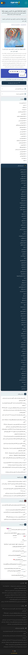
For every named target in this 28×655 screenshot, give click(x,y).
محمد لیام (23, 280)
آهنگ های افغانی (22, 154)
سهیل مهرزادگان (22, 229)
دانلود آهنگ (22, 75)
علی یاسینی (23, 227)
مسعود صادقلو (22, 209)
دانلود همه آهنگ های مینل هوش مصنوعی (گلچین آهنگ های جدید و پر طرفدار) (13, 506)
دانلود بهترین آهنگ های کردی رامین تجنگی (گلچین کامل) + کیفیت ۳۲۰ (14, 459)
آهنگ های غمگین (22, 127)
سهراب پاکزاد (23, 289)
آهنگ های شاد (23, 129)
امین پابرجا (23, 382)
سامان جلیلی (23, 200)
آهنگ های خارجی (22, 138)
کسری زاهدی (23, 240)
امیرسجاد (23, 298)
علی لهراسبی (23, 322)
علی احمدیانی (23, 174)
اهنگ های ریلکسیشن (21, 112)
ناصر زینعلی (23, 324)
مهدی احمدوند (23, 198)
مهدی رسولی (23, 194)
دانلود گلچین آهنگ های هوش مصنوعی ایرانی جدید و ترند (15, 510)
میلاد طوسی (23, 389)
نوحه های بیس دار (22, 103)
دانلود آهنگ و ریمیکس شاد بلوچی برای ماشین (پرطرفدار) (15, 472)
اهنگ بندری (23, 114)
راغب (24, 232)
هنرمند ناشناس (22, 169)
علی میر (24, 331)
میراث (24, 358)
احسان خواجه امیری (22, 287)
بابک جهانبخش (23, 347)
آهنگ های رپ (23, 136)
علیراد (24, 293)
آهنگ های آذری (22, 156)
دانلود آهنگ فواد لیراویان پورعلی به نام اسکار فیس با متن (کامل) (15, 590)
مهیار (24, 185)
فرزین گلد (23, 329)
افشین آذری (23, 342)
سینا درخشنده (22, 307)
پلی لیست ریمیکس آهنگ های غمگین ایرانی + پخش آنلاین (15, 427)
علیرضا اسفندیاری (22, 380)
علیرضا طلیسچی (22, 260)
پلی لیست (23, 109)
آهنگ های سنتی (22, 132)
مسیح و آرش (23, 362)
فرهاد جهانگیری (22, 243)
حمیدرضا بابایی (22, 271)
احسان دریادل (23, 316)
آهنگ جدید (23, 158)
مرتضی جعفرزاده (22, 203)
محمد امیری (23, 249)
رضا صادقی (23, 192)
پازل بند (24, 364)
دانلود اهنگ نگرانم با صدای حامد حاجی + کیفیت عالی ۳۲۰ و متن (16, 597)
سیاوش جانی (23, 355)
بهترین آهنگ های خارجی (19, 89)
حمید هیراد (23, 214)
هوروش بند (23, 251)
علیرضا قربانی (23, 181)
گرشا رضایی (23, 216)
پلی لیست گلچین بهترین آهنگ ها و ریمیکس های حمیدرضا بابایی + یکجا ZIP (14, 444)
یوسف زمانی (23, 183)
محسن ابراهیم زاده (22, 236)
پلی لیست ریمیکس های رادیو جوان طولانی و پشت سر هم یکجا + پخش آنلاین (13, 421)
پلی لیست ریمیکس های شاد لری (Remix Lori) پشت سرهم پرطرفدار (13, 429)
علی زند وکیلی (23, 245)
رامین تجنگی (23, 196)
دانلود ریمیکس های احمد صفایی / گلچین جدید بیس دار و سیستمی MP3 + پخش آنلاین (14, 399)
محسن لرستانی (22, 189)
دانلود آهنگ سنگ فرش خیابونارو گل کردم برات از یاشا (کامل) (14, 519)
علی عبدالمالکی (22, 369)
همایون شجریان (22, 311)
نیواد (24, 305)
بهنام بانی (23, 254)
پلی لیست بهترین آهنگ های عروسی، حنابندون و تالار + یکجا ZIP (14, 424)
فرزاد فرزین (23, 263)
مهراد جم (23, 371)
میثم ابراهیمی (23, 205)
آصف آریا (23, 338)
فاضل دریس (23, 360)
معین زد (24, 218)
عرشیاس (23, 353)
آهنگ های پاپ (23, 145)
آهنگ (24, 160)
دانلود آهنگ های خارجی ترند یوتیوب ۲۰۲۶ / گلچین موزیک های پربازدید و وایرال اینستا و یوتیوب (14, 433)
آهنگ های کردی (22, 123)
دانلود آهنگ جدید (14, 653)
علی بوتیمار (23, 282)
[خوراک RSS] (13, 651)
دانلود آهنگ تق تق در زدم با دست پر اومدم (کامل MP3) (15, 517)
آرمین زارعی (23, 285)
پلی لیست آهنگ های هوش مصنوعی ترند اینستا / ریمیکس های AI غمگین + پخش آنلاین (14, 449)
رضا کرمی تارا (23, 274)
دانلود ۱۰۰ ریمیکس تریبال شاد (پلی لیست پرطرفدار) (16, 465)
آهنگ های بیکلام (22, 147)
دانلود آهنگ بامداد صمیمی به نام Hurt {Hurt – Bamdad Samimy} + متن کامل (13, 601)
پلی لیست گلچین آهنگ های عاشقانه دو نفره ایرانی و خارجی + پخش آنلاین (14, 440)
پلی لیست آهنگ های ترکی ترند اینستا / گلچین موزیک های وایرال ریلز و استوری (13, 404)
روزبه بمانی (23, 318)
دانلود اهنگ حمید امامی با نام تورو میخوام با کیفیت (18, 599)
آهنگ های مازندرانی (22, 121)
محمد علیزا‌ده (23, 320)
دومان (24, 247)
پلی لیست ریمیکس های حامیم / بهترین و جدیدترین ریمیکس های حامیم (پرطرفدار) (14, 411)
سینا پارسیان (23, 336)
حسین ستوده (23, 302)
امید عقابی (23, 300)
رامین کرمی (23, 267)
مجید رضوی (23, 176)
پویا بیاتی (23, 349)
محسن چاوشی (23, 172)
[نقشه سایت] (15, 651)
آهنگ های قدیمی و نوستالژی (20, 125)
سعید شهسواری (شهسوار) (21, 276)
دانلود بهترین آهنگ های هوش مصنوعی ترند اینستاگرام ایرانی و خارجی (14, 513)
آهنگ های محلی (22, 118)
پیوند (24, 384)
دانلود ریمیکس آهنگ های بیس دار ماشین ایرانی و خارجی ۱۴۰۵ (14, 436)
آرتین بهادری (23, 386)
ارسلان (24, 296)
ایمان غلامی (23, 375)
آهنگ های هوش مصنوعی (21, 116)
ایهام (24, 340)
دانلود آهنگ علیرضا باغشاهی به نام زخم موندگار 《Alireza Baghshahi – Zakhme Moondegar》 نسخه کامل (15, 454)
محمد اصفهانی (23, 313)
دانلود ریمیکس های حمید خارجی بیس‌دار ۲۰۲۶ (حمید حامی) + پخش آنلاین (13, 416)
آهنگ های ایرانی (22, 151)
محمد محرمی (23, 187)
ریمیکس (23, 107)
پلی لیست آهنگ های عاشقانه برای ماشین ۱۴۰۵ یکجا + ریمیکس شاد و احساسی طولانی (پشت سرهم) (13, 485)
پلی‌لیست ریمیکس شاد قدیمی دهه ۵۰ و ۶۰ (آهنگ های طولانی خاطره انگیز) (13, 468)
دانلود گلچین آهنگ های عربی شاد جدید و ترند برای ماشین (15, 493)
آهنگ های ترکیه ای (22, 143)
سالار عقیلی (23, 220)
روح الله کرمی (23, 256)
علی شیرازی (23, 265)
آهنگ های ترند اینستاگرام (21, 140)
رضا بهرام (23, 223)
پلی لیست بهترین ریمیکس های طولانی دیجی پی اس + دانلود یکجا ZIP (13, 408)
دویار (24, 327)
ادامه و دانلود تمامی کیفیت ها (13, 83)
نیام (24, 278)
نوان (24, 258)
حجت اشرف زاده (22, 291)
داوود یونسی (23, 367)
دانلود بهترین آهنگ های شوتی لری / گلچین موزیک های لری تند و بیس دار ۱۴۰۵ (14, 490)
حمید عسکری (23, 225)
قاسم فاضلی (23, 373)
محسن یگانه (23, 333)
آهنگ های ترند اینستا (20, 94)
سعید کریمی (23, 344)
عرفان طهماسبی (22, 178)
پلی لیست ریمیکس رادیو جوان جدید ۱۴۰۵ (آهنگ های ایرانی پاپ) (14, 462)
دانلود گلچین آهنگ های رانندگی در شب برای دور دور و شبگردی (14, 496)
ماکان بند (23, 234)
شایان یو (24, 309)
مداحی (24, 105)
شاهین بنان (23, 378)
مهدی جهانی (23, 351)
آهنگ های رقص (22, 134)
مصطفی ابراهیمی (22, 207)
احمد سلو (23, 269)
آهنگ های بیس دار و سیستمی (20, 149)
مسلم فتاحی (23, 238)
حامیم (24, 212)
